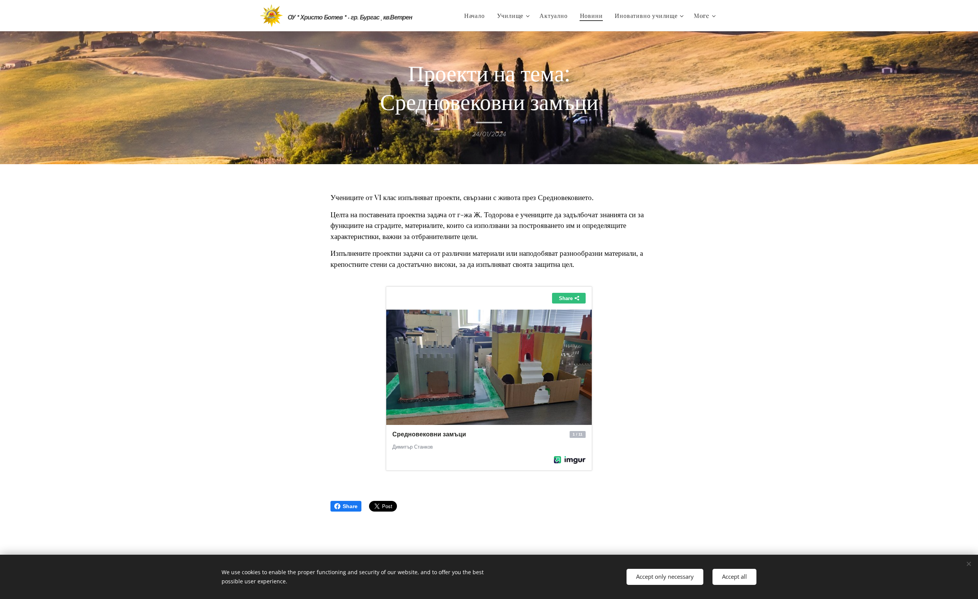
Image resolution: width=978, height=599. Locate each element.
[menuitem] (476, 15)
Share (350, 506)
